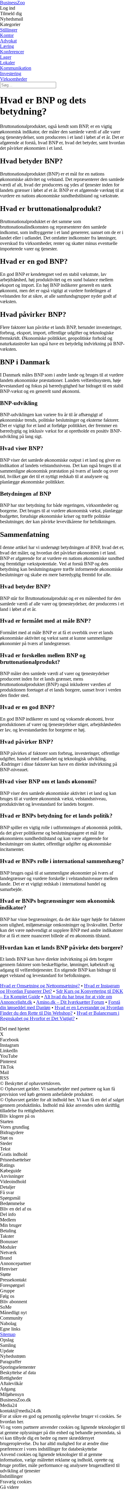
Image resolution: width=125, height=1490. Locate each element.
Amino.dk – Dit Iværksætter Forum (70, 1002)
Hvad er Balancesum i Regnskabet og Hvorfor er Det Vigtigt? (59, 1015)
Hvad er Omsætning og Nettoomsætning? (40, 985)
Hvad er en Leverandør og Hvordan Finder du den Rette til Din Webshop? (61, 1010)
